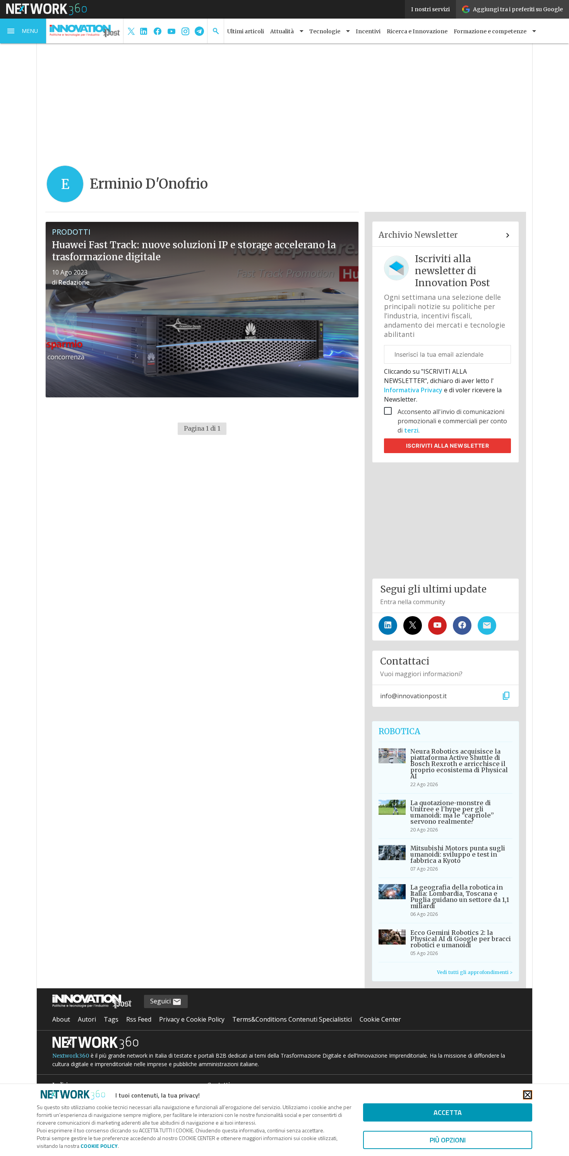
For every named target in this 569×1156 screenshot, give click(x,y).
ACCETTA (448, 1112)
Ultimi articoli (245, 31)
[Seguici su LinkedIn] (388, 625)
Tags (111, 1019)
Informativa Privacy (414, 390)
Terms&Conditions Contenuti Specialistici (292, 1019)
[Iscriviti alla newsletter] (487, 625)
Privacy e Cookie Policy (192, 1019)
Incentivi (368, 31)
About (61, 1019)
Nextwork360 (70, 1055)
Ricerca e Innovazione (417, 31)
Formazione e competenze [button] (490, 31)
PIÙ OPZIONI (448, 1140)
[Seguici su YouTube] (437, 625)
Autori (87, 1019)
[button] (23, 31)
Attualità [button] (282, 31)
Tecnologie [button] (324, 31)
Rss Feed (138, 1019)
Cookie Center (380, 1019)
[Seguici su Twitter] (412, 625)
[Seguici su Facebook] (462, 625)
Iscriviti (447, 445)
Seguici (161, 1001)
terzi (411, 430)
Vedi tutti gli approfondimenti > (474, 972)
